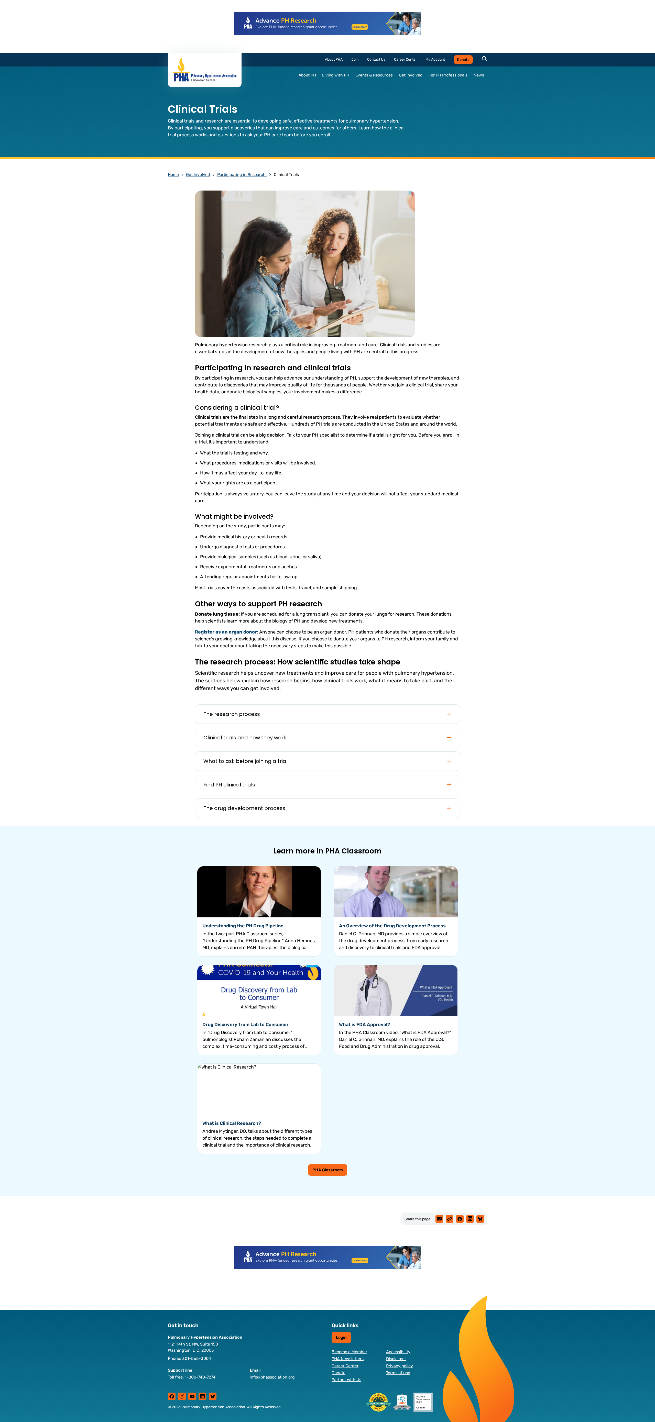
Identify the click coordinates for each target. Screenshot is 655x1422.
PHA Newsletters (348, 1358)
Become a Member (349, 1351)
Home (173, 174)
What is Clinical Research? (231, 1123)
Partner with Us (346, 1379)
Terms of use (398, 1372)
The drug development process (244, 808)
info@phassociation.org (272, 1377)
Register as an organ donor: (226, 632)
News (479, 75)
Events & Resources (374, 75)
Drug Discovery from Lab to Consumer (245, 1024)
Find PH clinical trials (229, 784)
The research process (231, 714)
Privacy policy (399, 1365)
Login (341, 1337)
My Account (435, 60)
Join (354, 60)
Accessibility (398, 1351)
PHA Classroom (327, 1170)
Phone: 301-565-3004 (189, 1358)
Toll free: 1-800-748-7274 (191, 1377)
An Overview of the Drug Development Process (392, 926)
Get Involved (410, 75)
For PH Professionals (448, 75)
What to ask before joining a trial (245, 761)
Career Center (405, 60)
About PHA (334, 60)
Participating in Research (242, 174)
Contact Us (376, 60)
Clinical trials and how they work (244, 737)
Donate (463, 60)
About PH (307, 75)
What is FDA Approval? (364, 1024)
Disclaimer (396, 1358)
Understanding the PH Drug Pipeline (242, 926)
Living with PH (335, 75)
